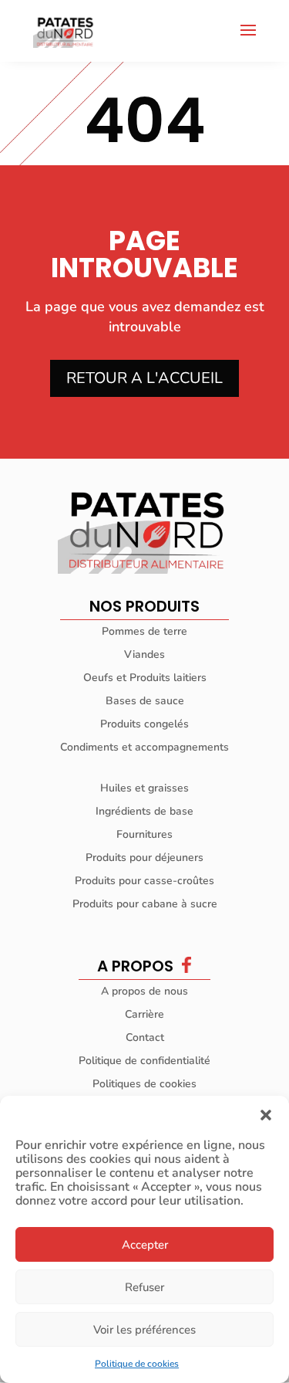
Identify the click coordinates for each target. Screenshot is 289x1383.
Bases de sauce (145, 700)
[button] (266, 1115)
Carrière (144, 1014)
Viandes (144, 654)
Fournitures (144, 834)
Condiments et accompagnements (144, 747)
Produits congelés (144, 724)
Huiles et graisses (144, 788)
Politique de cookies (137, 1364)
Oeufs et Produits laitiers (145, 677)
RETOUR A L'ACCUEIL (144, 378)
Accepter (145, 1244)
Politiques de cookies (144, 1083)
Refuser (144, 1287)
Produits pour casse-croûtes (144, 880)
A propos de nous (144, 991)
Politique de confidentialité (144, 1060)
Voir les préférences (144, 1329)
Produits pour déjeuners (144, 857)
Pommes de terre (144, 631)
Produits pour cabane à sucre (144, 904)
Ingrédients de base (144, 811)
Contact (145, 1037)
